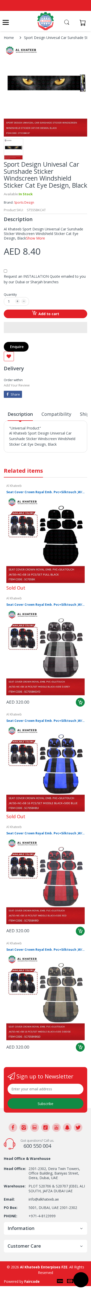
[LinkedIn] (34, 1127)
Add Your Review (17, 385)
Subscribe (45, 1103)
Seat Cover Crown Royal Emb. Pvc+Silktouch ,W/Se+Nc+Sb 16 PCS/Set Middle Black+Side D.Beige (45, 950)
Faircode (32, 1281)
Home (9, 37)
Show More (35, 238)
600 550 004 (37, 1145)
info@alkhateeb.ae (44, 1199)
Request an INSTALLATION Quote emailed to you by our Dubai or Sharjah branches (45, 279)
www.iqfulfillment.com (28, 455)
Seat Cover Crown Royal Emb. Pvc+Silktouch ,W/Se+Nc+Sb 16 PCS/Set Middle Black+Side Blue (45, 721)
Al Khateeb (14, 486)
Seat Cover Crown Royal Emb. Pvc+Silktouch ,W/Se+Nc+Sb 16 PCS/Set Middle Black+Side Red (45, 833)
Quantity (10, 294)
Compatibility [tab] (56, 414)
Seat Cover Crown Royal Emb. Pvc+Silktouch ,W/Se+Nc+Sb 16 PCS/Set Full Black (45, 492)
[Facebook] (13, 1127)
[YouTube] (56, 1127)
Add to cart (48, 313)
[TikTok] (45, 1127)
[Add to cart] (80, 702)
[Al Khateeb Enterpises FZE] (45, 21)
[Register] (74, 22)
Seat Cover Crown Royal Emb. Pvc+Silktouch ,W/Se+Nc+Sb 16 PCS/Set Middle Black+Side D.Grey (45, 605)
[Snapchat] (67, 1127)
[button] (45, 327)
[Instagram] (23, 1127)
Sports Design (24, 202)
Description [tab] (20, 414)
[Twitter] (78, 1127)
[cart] (84, 22)
